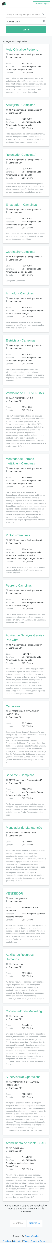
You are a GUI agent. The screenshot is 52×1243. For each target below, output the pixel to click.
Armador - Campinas (20, 293)
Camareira (13, 703)
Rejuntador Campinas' (20, 155)
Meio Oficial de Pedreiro (22, 49)
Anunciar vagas (42, 3)
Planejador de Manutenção (24, 825)
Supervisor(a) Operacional (23, 1074)
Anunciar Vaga (12, 1241)
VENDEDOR (13, 891)
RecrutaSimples (31, 1233)
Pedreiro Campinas (18, 583)
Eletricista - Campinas (20, 340)
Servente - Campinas (20, 772)
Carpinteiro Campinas (20, 252)
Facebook (7, 1238)
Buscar (26, 29)
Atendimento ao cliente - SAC (25, 1140)
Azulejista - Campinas (20, 105)
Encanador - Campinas (21, 205)
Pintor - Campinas (18, 532)
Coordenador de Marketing (24, 1008)
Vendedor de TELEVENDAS (24, 393)
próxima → (34, 1220)
